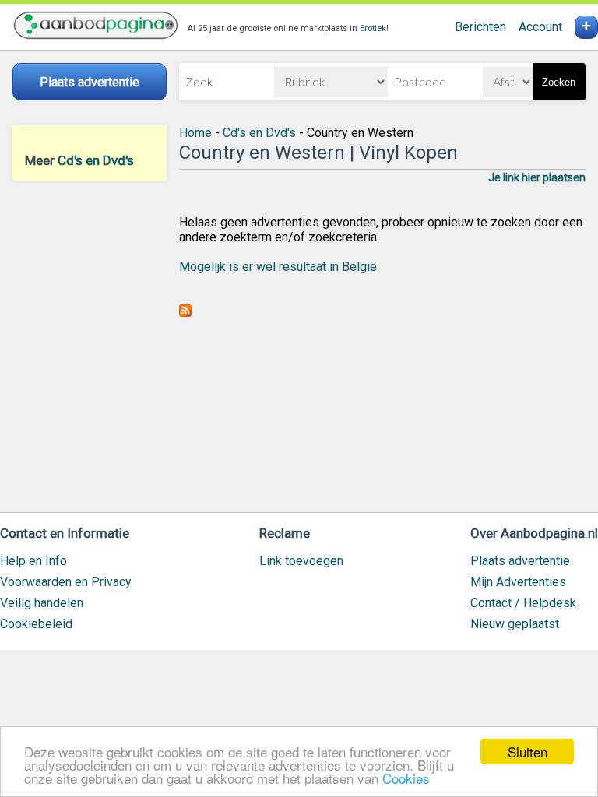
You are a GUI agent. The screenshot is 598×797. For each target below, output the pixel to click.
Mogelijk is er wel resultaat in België (278, 266)
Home (195, 132)
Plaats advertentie (520, 560)
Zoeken (558, 82)
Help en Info (33, 560)
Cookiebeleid (36, 623)
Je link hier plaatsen (537, 177)
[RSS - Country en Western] (185, 312)
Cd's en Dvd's (96, 160)
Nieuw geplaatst (514, 623)
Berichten (480, 26)
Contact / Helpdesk (523, 602)
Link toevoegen (301, 560)
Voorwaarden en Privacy (66, 581)
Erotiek (373, 28)
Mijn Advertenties (518, 581)
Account (540, 26)
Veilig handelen (41, 602)
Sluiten (527, 751)
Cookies (406, 778)
